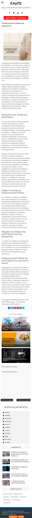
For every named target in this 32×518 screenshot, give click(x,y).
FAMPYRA (7, 427)
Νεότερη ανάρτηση (7, 400)
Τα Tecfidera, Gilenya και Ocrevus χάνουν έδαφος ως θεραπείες (15, 328)
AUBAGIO (7, 415)
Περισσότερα (13, 516)
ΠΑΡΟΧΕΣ (23, 497)
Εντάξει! (21, 516)
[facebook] (9, 12)
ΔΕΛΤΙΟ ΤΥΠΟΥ (8, 494)
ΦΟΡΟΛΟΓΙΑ (16, 500)
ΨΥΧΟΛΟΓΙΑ (6, 503)
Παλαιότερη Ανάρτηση (23, 400)
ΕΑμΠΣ (16, 3)
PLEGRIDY (7, 433)
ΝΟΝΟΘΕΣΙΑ (15, 497)
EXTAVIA (7, 424)
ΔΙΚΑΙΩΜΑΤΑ (18, 494)
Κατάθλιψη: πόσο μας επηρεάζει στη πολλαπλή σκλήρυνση (15, 359)
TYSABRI (7, 442)
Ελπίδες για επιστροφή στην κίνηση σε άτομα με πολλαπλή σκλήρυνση (19, 454)
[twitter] (13, 12)
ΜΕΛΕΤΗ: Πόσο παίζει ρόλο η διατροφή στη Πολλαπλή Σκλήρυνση (14, 344)
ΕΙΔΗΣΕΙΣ (15, 28)
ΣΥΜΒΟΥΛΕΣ (7, 500)
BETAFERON (8, 418)
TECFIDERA (8, 439)
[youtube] (18, 12)
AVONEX (7, 412)
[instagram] (22, 12)
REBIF (6, 436)
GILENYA (7, 430)
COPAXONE (8, 421)
